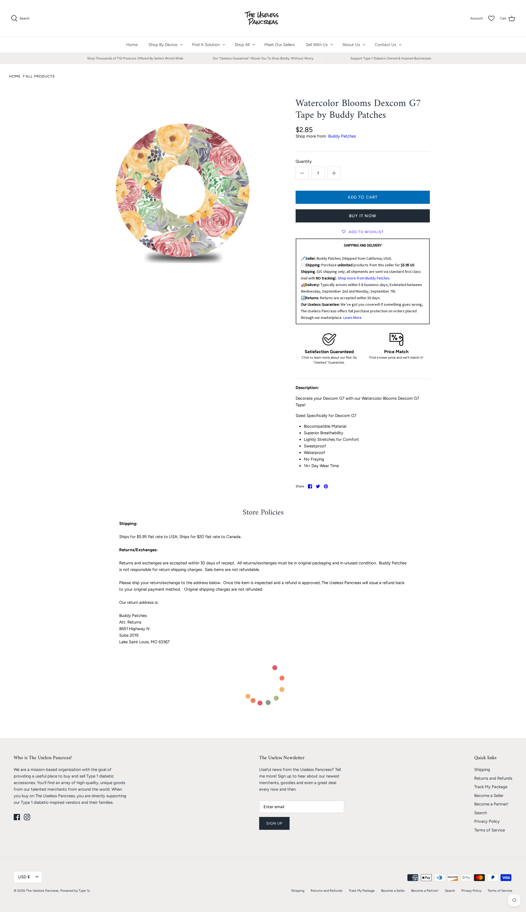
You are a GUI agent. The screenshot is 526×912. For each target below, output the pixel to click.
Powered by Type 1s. (75, 891)
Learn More (352, 317)
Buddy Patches (342, 136)
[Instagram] (27, 817)
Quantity (304, 161)
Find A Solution (206, 44)
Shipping (482, 769)
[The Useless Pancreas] (263, 18)
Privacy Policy (487, 821)
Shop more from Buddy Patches (364, 278)
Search (480, 812)
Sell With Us (317, 44)
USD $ (24, 876)
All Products (40, 76)
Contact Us (385, 44)
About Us (351, 44)
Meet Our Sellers (279, 44)
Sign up (274, 823)
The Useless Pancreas (42, 891)
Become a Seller (489, 795)
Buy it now (362, 215)
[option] (182, 184)
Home (132, 44)
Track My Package (490, 786)
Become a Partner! (491, 804)
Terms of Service (489, 830)
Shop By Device (162, 44)
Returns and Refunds (493, 778)
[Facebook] (17, 817)
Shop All (242, 44)
